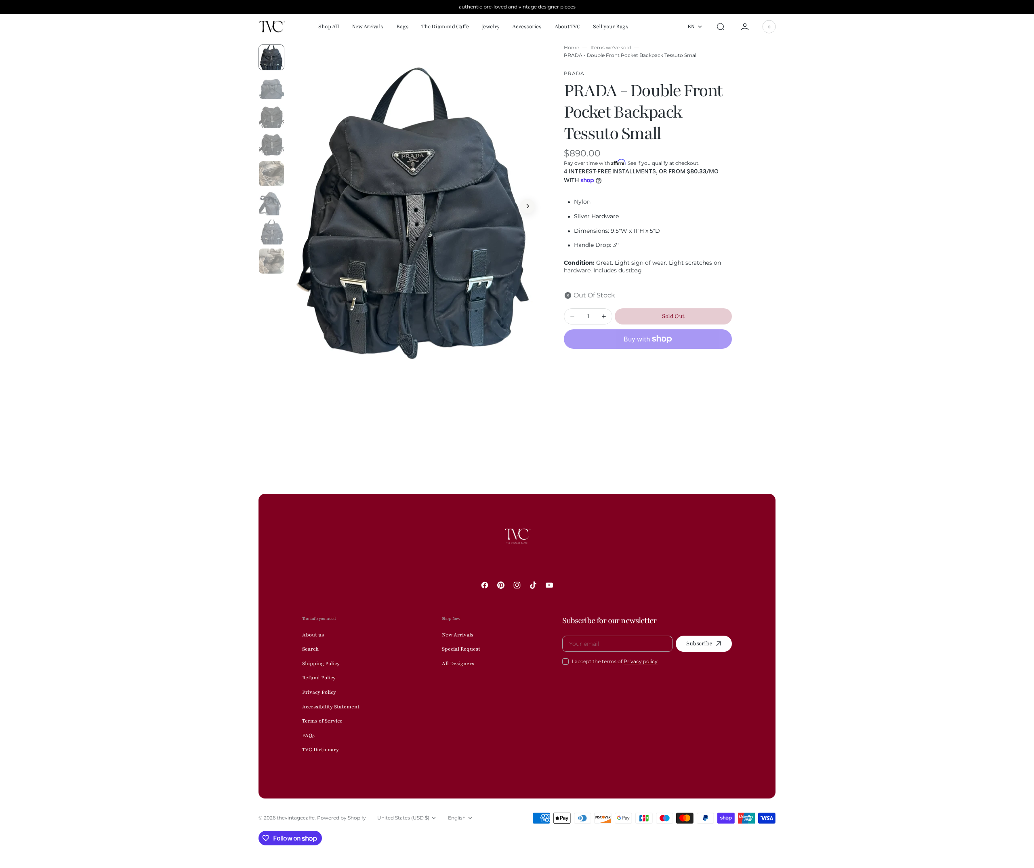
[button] (720, 26)
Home (571, 47)
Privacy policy (641, 661)
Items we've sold (611, 47)
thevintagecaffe (296, 818)
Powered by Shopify (341, 818)
